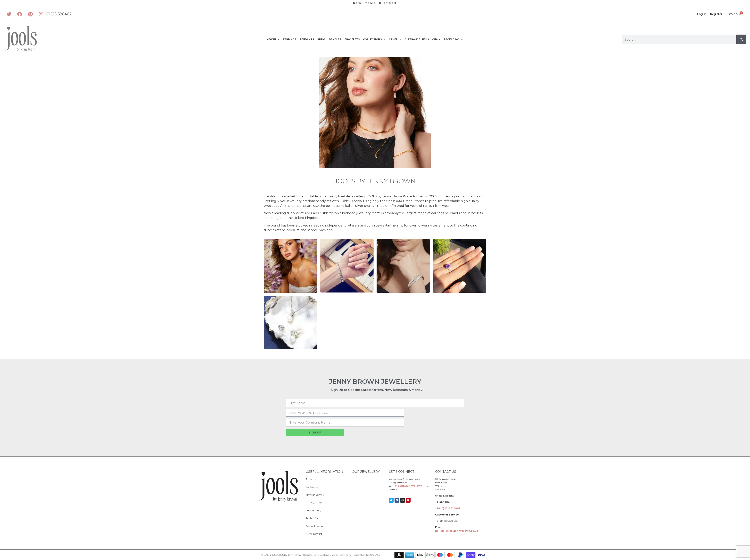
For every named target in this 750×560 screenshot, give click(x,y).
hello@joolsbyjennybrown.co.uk (456, 530)
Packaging (451, 39)
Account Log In (314, 525)
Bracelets (352, 39)
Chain (436, 39)
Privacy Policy (314, 502)
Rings (321, 39)
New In (271, 39)
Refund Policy (313, 510)
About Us (311, 479)
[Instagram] (41, 14)
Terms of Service (315, 494)
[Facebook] (19, 14)
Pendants (307, 39)
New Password (314, 533)
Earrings (289, 39)
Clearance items (417, 39)
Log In (701, 14)
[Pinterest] (30, 14)
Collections (372, 39)
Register (716, 14)
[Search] (741, 39)
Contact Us (312, 486)
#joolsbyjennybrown (408, 485)
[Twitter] (9, 14)
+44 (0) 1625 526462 (447, 508)
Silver (393, 39)
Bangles (335, 39)
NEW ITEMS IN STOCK (375, 3)
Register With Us (315, 518)
